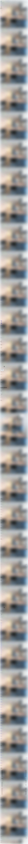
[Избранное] (2, 370)
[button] (15, 366)
